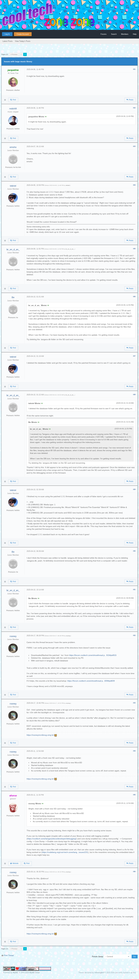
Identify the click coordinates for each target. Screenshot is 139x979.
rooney (13, 636)
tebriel (13, 186)
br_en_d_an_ (13, 249)
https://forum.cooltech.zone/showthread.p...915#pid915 (92, 655)
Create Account (23, 34)
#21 (134, 69)
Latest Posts (8, 41)
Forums (104, 34)
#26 (134, 296)
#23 (134, 146)
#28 (134, 394)
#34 (134, 751)
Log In (7, 34)
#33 (134, 703)
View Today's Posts (22, 41)
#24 (134, 185)
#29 (134, 489)
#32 (134, 635)
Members (124, 34)
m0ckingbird (99, 973)
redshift (13, 108)
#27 (134, 356)
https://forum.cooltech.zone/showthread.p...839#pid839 (91, 681)
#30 (134, 551)
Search (114, 34)
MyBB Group (34, 973)
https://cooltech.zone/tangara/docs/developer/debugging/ (51, 839)
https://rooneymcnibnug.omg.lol (40, 735)
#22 (134, 108)
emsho (13, 147)
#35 (134, 795)
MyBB (15, 973)
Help (134, 34)
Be (13, 297)
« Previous (14, 54)
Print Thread (9, 955)
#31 (134, 589)
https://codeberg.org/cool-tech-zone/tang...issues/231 (65, 852)
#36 (134, 871)
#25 (134, 248)
